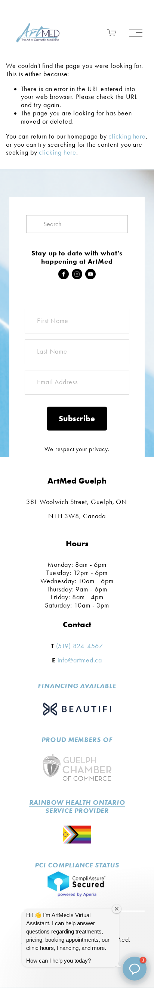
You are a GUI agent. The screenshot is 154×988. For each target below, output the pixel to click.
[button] (135, 969)
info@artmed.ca (80, 660)
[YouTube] (90, 274)
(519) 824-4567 (80, 646)
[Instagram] (77, 274)
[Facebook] (63, 274)
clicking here (127, 136)
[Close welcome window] (116, 908)
